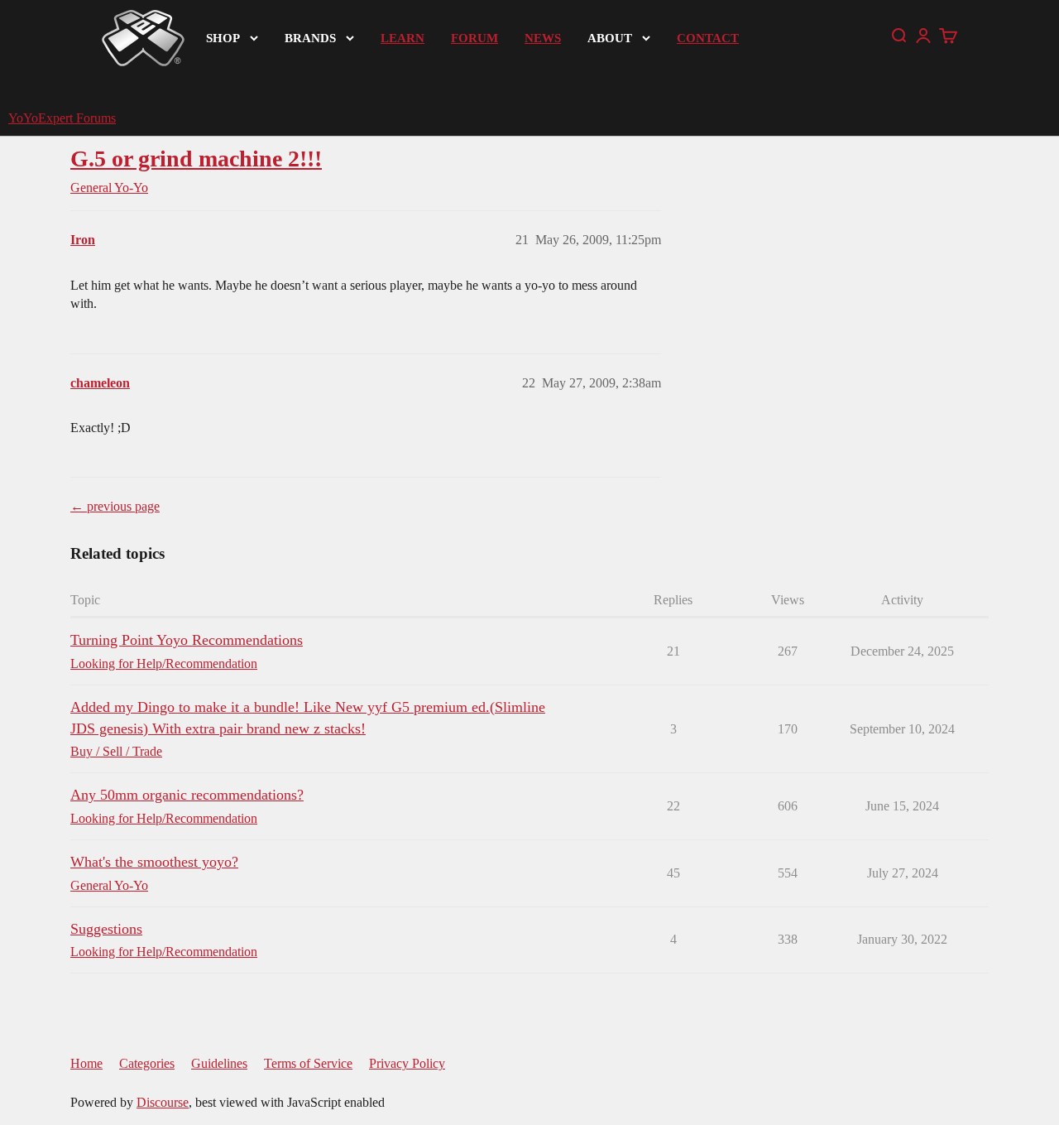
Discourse (163, 1102)
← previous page (115, 506)
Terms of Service (308, 1063)
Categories (147, 1063)
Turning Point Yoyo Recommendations (186, 640)
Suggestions (106, 929)
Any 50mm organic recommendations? (187, 794)
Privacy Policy (407, 1063)
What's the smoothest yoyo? (154, 861)
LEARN (402, 38)
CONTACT (708, 38)
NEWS (543, 38)
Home (86, 1063)
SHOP (223, 38)
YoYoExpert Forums (62, 118)
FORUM (474, 38)
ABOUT (609, 38)
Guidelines (219, 1063)
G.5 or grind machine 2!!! (196, 158)
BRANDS (310, 38)
